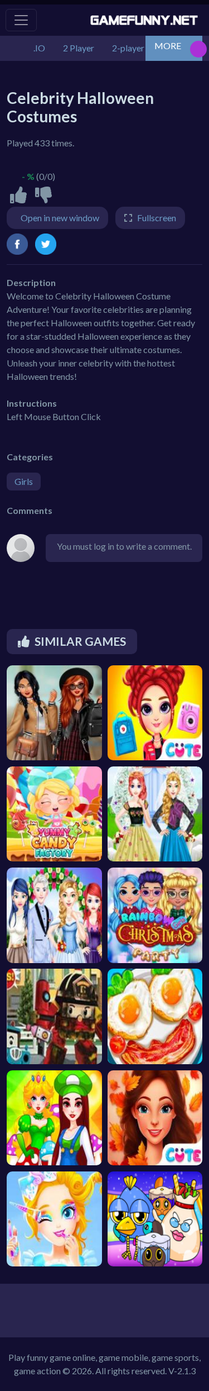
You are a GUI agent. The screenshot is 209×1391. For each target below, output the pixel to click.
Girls (23, 481)
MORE (167, 45)
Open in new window (60, 217)
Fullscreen (156, 217)
